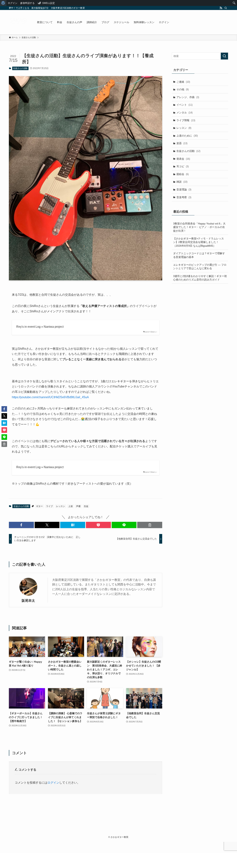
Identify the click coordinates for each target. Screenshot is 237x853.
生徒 (86, 506)
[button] (21, 525)
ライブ (49, 506)
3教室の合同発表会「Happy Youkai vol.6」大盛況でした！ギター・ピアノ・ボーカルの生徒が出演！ (199, 227)
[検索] (225, 8)
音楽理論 (183, 189)
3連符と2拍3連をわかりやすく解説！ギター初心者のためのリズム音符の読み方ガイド (200, 278)
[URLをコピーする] (149, 525)
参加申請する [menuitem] (27, 2)
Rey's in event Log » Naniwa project (40, 326)
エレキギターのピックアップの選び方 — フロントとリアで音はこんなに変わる (199, 266)
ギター (39, 506)
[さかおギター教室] (18, 22)
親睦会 (182, 174)
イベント (184, 104)
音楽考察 (183, 197)
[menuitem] (3, 3)
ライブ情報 (185, 120)
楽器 (181, 143)
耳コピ (182, 166)
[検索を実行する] (224, 56)
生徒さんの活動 (20, 68)
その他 (182, 89)
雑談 (181, 181)
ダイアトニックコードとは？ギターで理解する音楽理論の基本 (199, 255)
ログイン (53, 782)
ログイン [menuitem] (12, 2)
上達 (70, 506)
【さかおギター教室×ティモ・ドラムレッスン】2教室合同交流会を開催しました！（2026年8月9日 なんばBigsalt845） (198, 242)
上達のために (187, 135)
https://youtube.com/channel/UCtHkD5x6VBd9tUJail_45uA (50, 397)
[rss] (220, 8)
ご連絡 (183, 81)
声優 (78, 506)
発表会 (183, 158)
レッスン (60, 506)
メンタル (184, 112)
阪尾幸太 (28, 600)
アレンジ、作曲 (187, 97)
